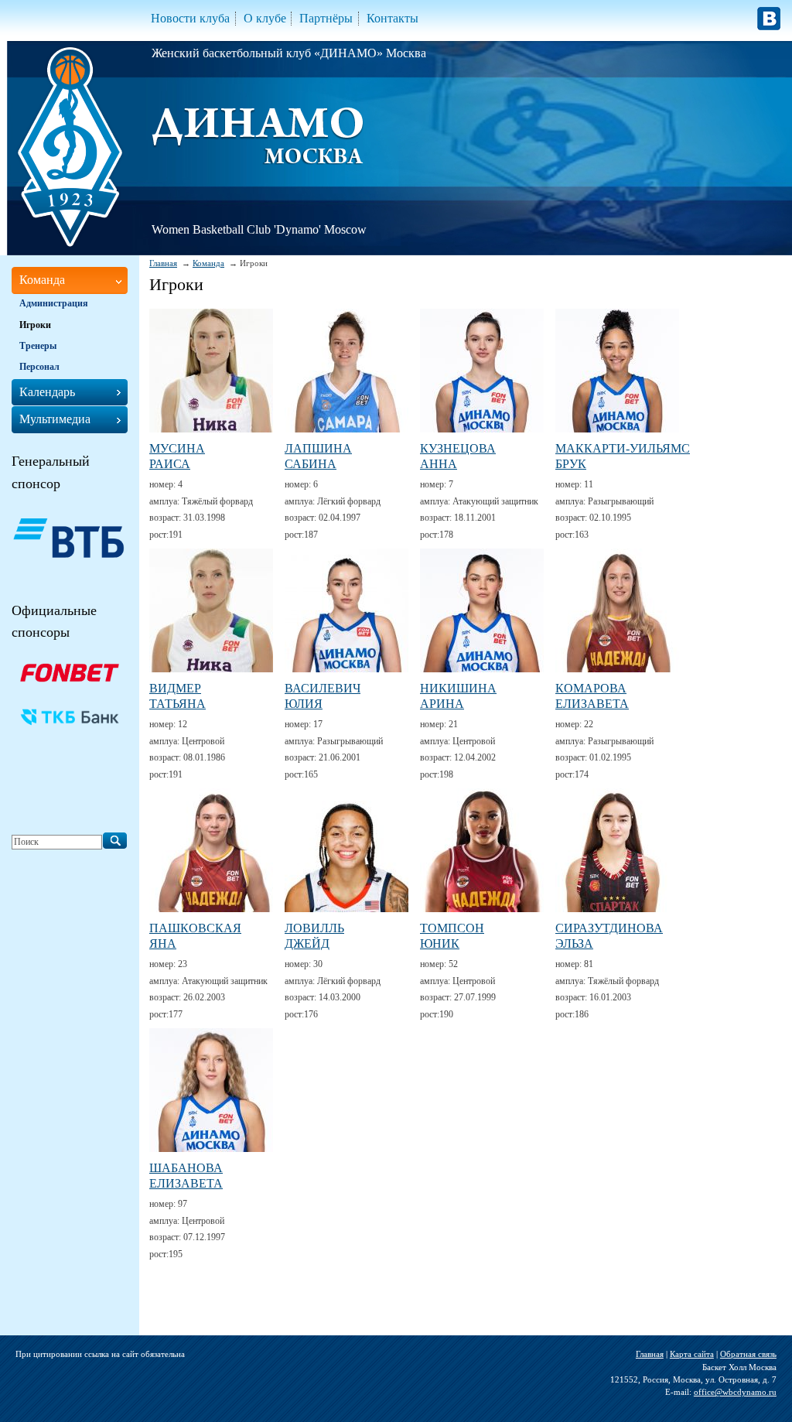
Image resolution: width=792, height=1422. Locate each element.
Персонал (39, 366)
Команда (208, 263)
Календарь (47, 391)
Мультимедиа (54, 419)
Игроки (35, 325)
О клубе (265, 18)
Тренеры (37, 345)
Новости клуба (190, 18)
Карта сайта (692, 1354)
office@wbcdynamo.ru (735, 1391)
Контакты (392, 18)
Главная (163, 263)
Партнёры (326, 18)
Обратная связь (748, 1354)
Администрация (53, 303)
